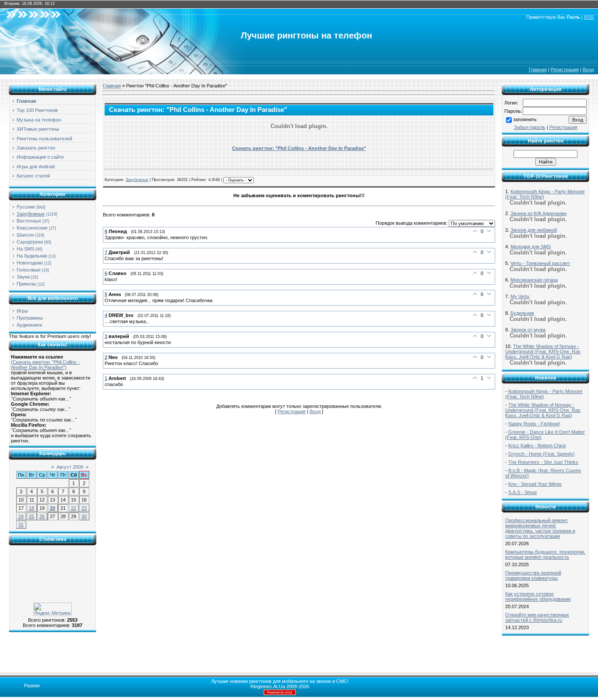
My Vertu (519, 296)
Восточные (29, 220)
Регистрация (565, 69)
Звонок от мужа (527, 329)
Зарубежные (31, 213)
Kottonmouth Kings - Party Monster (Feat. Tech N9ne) (544, 394)
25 (31, 516)
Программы (30, 317)
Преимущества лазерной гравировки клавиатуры (533, 575)
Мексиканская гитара (534, 279)
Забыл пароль (529, 127)
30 (84, 516)
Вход (588, 69)
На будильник (32, 255)
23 (84, 508)
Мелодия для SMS (530, 246)
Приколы (26, 283)
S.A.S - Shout (522, 492)
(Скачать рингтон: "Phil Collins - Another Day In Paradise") (45, 364)
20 (52, 508)
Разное (32, 685)
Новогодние (30, 262)
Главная (538, 69)
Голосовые (29, 269)
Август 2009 (69, 467)
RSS (589, 17)
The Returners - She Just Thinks (543, 462)
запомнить (525, 119)
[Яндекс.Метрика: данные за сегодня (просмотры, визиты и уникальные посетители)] (52, 609)
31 (21, 524)
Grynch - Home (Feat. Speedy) (541, 453)
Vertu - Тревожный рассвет (540, 263)
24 (21, 516)
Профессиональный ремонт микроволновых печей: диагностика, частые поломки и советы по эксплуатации (540, 528)
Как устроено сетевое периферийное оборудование (538, 596)
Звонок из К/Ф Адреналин (538, 213)
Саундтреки (30, 241)
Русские (26, 206)
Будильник (522, 313)
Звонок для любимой (533, 230)
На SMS (25, 248)
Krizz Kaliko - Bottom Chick (537, 445)
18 (31, 508)
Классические (32, 227)
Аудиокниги (29, 324)
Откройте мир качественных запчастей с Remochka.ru (537, 617)
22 (73, 508)
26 (42, 516)
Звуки (23, 276)
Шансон (25, 234)
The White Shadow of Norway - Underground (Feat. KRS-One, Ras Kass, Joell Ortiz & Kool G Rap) (542, 351)
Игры (22, 310)
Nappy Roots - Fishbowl (533, 423)
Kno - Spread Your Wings (535, 484)
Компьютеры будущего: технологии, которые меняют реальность (545, 554)
